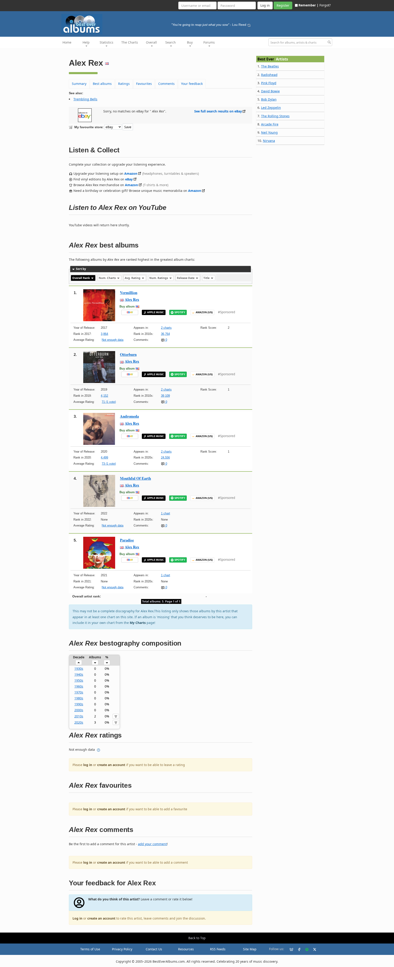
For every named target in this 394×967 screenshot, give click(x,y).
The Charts (129, 42)
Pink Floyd (268, 83)
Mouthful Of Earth (135, 478)
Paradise (127, 540)
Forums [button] (209, 42)
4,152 (104, 395)
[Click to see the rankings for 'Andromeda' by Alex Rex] (99, 428)
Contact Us (154, 949)
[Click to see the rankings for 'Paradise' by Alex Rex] (99, 552)
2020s (78, 722)
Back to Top (197, 938)
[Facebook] (297, 949)
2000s (78, 710)
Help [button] (86, 42)
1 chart (165, 513)
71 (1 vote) (109, 402)
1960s (78, 686)
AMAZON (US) (204, 312)
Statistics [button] (106, 42)
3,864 (104, 334)
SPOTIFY (179, 312)
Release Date (186, 278)
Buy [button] (190, 42)
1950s (78, 680)
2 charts (166, 327)
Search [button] (170, 42)
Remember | (308, 5)
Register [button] (283, 5)
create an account (111, 765)
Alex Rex (132, 299)
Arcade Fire (269, 124)
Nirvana (269, 140)
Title (206, 278)
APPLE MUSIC (155, 312)
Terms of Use (90, 949)
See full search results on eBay (218, 111)
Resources (186, 949)
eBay (129, 179)
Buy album (127, 306)
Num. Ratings (159, 278)
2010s (78, 716)
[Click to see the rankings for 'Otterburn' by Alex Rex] (99, 367)
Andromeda (129, 416)
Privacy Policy (122, 949)
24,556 (165, 457)
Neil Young (269, 132)
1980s (78, 698)
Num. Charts (108, 278)
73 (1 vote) (109, 463)
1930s (78, 668)
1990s (78, 704)
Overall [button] (151, 42)
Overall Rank (81, 278)
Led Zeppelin (271, 107)
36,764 (165, 334)
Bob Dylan (269, 99)
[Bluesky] (289, 949)
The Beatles (270, 66)
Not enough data (112, 339)
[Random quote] (249, 24)
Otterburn (128, 354)
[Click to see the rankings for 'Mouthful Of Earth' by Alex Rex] (99, 490)
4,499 (104, 457)
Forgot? (325, 5)
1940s (78, 674)
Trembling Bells (85, 99)
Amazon (130, 173)
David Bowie (270, 91)
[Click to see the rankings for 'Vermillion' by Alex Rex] (99, 305)
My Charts (138, 622)
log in (87, 765)
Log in (77, 918)
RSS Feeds (218, 949)
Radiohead (269, 75)
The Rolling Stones (275, 116)
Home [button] (66, 42)
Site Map (250, 949)
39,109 (165, 395)
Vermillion (128, 292)
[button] (78, 662)
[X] (313, 949)
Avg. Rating (133, 278)
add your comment (152, 844)
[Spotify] (305, 949)
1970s (78, 692)
